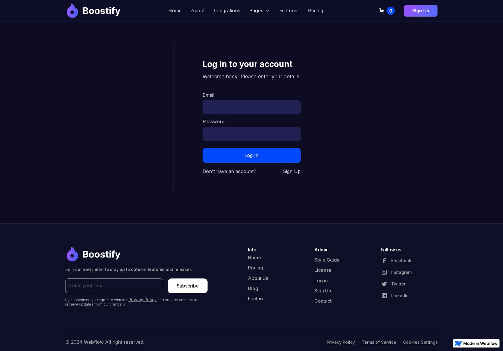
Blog (253, 288)
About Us (258, 278)
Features (289, 10)
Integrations (227, 10)
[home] (93, 10)
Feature (256, 298)
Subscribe (188, 286)
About (198, 10)
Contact (323, 301)
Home (175, 10)
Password (213, 121)
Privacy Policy (341, 342)
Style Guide (327, 260)
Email (208, 95)
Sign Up (420, 11)
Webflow (94, 342)
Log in (321, 280)
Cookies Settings (420, 342)
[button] (260, 11)
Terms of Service (379, 342)
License (323, 270)
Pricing (315, 10)
